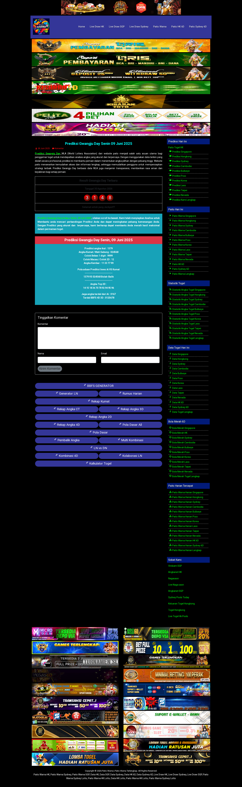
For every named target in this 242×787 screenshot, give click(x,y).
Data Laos (177, 388)
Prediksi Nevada (180, 195)
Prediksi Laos (179, 185)
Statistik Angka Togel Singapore (188, 289)
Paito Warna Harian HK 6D (185, 540)
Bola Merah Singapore (183, 428)
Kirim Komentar (50, 368)
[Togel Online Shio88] (166, 745)
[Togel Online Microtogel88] (75, 634)
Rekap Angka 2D (100, 417)
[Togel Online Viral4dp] (121, 129)
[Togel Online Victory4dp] (75, 648)
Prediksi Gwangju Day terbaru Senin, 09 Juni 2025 (64, 218)
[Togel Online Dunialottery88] (166, 676)
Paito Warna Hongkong (184, 220)
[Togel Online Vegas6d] (75, 676)
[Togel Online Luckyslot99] (166, 648)
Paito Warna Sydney (182, 225)
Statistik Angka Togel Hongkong (188, 294)
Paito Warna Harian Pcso (185, 516)
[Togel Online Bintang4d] (75, 703)
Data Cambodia (180, 368)
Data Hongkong (180, 359)
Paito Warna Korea (181, 245)
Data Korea (178, 383)
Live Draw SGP (117, 26)
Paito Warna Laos (181, 249)
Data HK (95, 774)
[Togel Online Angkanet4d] (166, 717)
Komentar (59, 148)
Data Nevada (179, 397)
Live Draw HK (97, 26)
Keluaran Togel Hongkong (181, 603)
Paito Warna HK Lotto (99, 778)
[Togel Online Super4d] (121, 73)
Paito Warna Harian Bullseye (186, 511)
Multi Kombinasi (131, 440)
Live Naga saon (176, 584)
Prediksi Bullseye (181, 171)
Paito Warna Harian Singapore (187, 492)
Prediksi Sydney (180, 161)
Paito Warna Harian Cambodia (187, 507)
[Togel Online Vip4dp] (166, 662)
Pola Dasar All (132, 425)
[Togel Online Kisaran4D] (121, 87)
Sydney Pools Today (178, 597)
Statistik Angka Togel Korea (186, 319)
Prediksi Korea (179, 180)
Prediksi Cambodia (182, 166)
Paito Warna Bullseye (183, 235)
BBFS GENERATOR (100, 386)
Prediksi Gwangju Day (48, 153)
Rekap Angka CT (68, 409)
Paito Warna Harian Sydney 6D (188, 545)
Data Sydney (178, 364)
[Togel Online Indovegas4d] (166, 759)
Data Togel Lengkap (182, 412)
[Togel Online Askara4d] (75, 689)
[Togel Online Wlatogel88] (75, 717)
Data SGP (104, 774)
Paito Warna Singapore (184, 216)
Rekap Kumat (99, 401)
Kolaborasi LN (131, 456)
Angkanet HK (175, 572)
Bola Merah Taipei (181, 466)
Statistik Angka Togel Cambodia (188, 304)
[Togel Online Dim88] (121, 59)
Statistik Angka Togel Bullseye (187, 309)
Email (104, 353)
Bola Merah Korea (181, 457)
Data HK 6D (178, 402)
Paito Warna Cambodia (184, 230)
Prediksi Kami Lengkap (184, 200)
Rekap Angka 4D (68, 425)
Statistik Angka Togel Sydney (187, 299)
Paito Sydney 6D (198, 26)
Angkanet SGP (175, 591)
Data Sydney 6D (180, 407)
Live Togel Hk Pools (178, 616)
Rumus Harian (132, 393)
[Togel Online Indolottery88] (166, 703)
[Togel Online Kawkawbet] (75, 662)
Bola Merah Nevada (182, 471)
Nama (41, 353)
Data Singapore (180, 354)
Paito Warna (159, 26)
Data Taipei (178, 392)
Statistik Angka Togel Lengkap (188, 338)
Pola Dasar (100, 432)
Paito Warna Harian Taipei (185, 531)
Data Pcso (177, 378)
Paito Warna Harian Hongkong (187, 497)
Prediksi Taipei (179, 190)
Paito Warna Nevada (182, 259)
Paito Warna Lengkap (183, 274)
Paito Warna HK (42, 774)
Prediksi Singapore (182, 151)
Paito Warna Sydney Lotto (162, 778)
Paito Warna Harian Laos (185, 526)
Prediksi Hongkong (181, 156)
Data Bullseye (179, 373)
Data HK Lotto (118, 778)
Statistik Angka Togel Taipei (186, 328)
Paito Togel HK (175, 147)
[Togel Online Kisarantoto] (121, 101)
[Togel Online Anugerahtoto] (166, 689)
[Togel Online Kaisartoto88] (75, 745)
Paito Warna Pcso (181, 240)
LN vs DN (100, 448)
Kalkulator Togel (99, 463)
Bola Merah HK (179, 433)
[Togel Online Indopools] (166, 731)
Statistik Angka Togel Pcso (186, 314)
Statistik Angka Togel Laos (186, 323)
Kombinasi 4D (68, 456)
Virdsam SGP (175, 566)
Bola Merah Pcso (181, 452)
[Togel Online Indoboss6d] (166, 634)
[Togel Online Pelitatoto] (121, 115)
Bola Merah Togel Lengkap (186, 476)
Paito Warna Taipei (182, 254)
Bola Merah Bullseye (182, 447)
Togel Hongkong (176, 610)
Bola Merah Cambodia (183, 442)
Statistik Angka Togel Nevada (187, 333)
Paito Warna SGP (81, 774)
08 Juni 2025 (44, 148)
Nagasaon (173, 578)
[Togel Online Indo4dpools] (75, 759)
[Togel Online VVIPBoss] (121, 45)
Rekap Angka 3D (132, 409)
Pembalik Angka (68, 440)
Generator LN (68, 393)
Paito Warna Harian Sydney (186, 502)
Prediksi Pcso (179, 176)
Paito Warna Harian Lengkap (187, 550)
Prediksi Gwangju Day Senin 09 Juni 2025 (98, 144)
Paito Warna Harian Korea (185, 521)
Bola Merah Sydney (182, 437)
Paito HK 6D (177, 26)
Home (81, 26)
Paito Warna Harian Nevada (186, 535)
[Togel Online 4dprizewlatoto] (75, 731)
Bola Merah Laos (180, 462)
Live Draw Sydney (139, 26)
